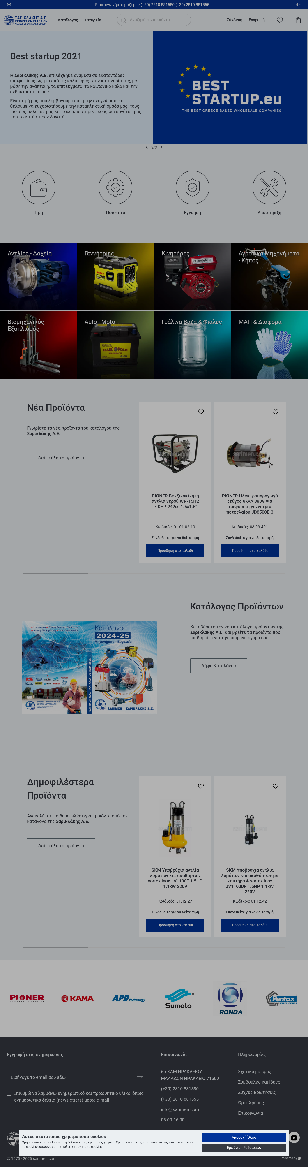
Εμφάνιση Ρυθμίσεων (244, 1148)
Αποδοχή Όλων (244, 1137)
